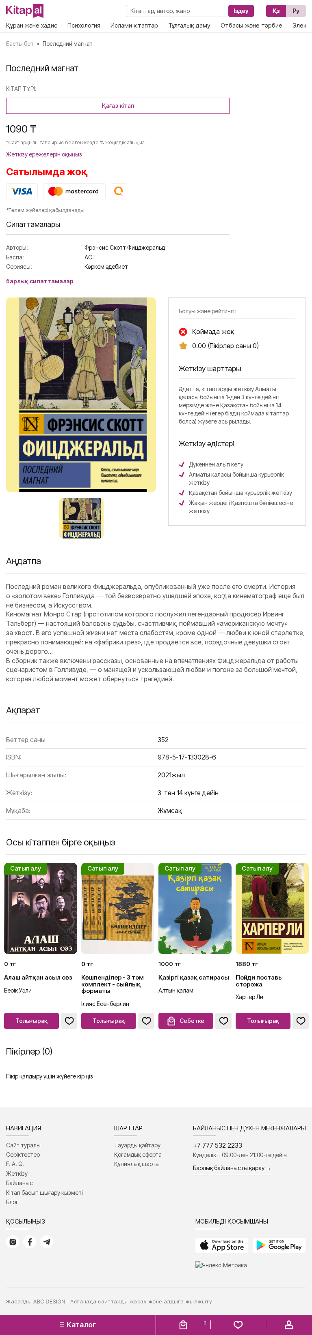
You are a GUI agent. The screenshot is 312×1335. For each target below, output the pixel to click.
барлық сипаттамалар (40, 281)
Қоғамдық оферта (138, 1154)
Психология (83, 25)
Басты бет (20, 44)
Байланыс (19, 1182)
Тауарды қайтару (137, 1145)
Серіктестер (23, 1154)
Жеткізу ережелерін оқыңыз (44, 154)
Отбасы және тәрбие (251, 25)
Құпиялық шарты (137, 1163)
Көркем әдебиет (106, 266)
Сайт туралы (23, 1145)
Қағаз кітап (118, 105)
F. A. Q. (15, 1163)
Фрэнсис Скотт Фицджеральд (124, 247)
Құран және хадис (31, 25)
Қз (276, 11)
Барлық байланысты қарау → (232, 1167)
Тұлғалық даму (189, 25)
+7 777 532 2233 (217, 1145)
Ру (295, 11)
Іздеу (241, 10)
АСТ (90, 257)
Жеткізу (17, 1173)
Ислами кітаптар (134, 25)
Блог (12, 1201)
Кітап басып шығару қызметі (44, 1192)
